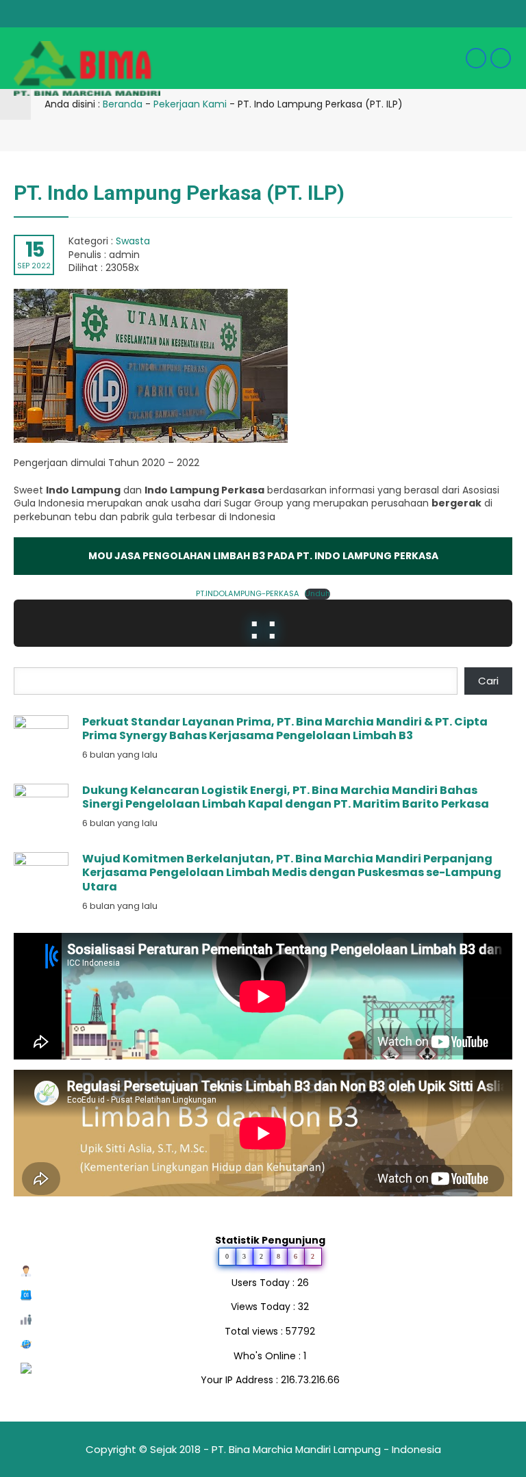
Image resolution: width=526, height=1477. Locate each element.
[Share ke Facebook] (450, 135)
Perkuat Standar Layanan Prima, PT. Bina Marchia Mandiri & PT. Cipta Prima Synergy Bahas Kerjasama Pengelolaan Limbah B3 (285, 729)
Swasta (133, 241)
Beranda (122, 104)
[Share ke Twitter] (470, 135)
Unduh (317, 594)
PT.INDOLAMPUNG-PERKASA (247, 593)
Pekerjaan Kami (190, 104)
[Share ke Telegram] (510, 135)
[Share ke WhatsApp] (490, 135)
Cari (488, 680)
